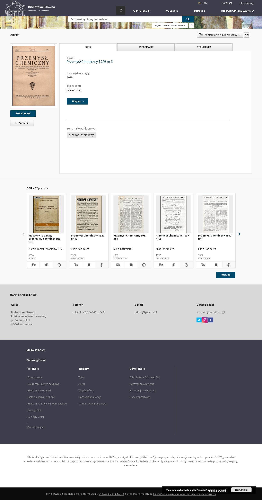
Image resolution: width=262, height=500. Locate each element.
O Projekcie (141, 10)
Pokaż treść (23, 113)
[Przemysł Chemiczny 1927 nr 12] (88, 214)
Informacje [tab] (146, 46)
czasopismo (74, 90)
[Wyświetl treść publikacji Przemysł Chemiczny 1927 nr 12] (88, 265)
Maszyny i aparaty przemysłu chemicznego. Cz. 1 (45, 238)
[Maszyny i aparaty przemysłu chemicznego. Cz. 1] (46, 214)
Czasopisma (34, 377)
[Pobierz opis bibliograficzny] (33, 265)
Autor (81, 384)
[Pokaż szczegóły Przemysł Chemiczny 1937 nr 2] (186, 265)
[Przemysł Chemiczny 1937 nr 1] (131, 214)
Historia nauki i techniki (41, 397)
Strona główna (36, 360)
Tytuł (81, 377)
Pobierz (23, 123)
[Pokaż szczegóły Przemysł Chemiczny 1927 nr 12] (101, 265)
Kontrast (227, 3)
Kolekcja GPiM (35, 416)
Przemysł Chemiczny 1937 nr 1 (130, 237)
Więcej (225, 275)
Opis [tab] (88, 47)
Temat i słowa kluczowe (92, 403)
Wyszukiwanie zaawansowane (170, 25)
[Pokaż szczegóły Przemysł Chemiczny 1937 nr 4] (228, 265)
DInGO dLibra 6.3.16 (111, 493)
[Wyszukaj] (188, 19)
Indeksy (199, 10)
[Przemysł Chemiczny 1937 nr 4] (215, 214)
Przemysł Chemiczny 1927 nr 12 (87, 237)
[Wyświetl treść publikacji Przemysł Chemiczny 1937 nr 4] (215, 265)
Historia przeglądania (237, 10)
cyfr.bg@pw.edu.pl (146, 312)
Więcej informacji (217, 489)
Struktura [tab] (204, 46)
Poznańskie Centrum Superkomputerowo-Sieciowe (184, 493)
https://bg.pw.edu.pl (208, 312)
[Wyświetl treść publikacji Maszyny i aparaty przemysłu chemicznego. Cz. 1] (46, 265)
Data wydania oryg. (89, 397)
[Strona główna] (120, 10)
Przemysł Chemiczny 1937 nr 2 (172, 237)
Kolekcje (172, 10)
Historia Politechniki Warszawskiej (47, 403)
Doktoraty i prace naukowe (43, 384)
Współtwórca (86, 390)
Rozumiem (241, 490)
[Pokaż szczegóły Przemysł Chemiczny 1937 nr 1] (143, 265)
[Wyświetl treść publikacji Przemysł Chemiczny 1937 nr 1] (130, 265)
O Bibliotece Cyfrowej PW (145, 377)
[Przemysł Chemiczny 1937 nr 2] (173, 214)
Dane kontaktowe (140, 397)
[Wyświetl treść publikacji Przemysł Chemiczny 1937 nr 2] (173, 265)
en (205, 3)
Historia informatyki (39, 390)
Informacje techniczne (143, 390)
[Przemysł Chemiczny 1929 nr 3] (33, 76)
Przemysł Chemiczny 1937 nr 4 (214, 237)
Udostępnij (246, 3)
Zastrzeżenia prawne (142, 384)
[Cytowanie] (246, 35)
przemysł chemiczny (81, 135)
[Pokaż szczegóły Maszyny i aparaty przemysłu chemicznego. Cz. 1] (58, 265)
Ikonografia (34, 410)
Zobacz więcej (35, 427)
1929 (69, 77)
